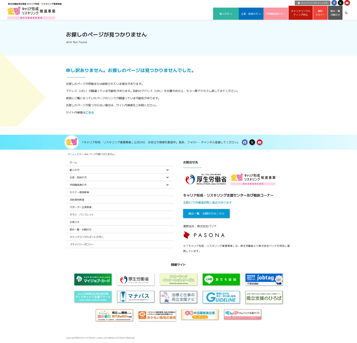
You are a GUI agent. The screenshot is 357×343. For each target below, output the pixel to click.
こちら (90, 112)
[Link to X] (340, 3)
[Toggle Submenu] (167, 169)
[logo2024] (31, 13)
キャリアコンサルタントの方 (314, 2)
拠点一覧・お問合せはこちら (206, 213)
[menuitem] (311, 3)
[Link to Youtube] (347, 3)
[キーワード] (346, 13)
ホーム (71, 154)
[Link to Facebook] (334, 3)
